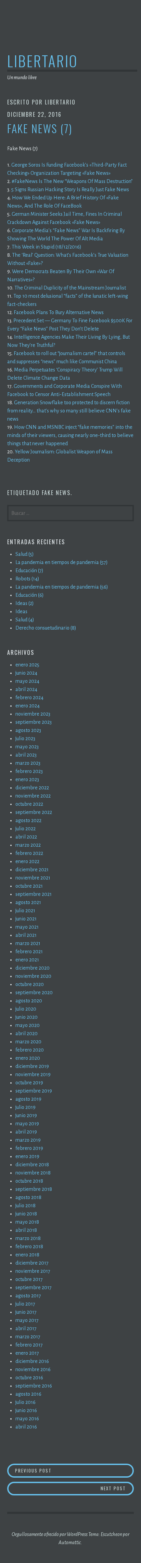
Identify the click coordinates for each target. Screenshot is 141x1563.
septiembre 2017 (33, 1287)
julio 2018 (25, 1205)
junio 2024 (26, 673)
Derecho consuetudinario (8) (45, 628)
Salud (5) (24, 554)
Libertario (42, 60)
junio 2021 (26, 918)
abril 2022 (26, 837)
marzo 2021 (27, 943)
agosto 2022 (28, 820)
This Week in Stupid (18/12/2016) (46, 247)
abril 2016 (26, 1427)
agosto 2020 (28, 1000)
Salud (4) (24, 619)
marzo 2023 (27, 763)
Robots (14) (27, 578)
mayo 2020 (27, 1025)
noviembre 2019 (33, 1074)
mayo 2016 (27, 1418)
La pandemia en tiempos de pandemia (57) (61, 562)
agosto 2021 (28, 902)
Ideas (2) (24, 603)
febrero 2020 (29, 1050)
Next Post (117, 1488)
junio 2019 (26, 1115)
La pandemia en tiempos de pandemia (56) (61, 587)
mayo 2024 (27, 681)
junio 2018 (26, 1213)
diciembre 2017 (32, 1263)
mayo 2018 (27, 1222)
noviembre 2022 (33, 796)
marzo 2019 (28, 1140)
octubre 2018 (29, 1181)
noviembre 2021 (32, 878)
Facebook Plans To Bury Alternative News (59, 312)
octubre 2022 (29, 804)
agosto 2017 (28, 1295)
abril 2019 (26, 1132)
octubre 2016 (29, 1377)
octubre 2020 (29, 984)
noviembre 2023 (32, 714)
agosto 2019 (28, 1099)
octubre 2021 (29, 886)
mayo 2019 (27, 1123)
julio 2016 (25, 1402)
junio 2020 (26, 1017)
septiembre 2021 (33, 894)
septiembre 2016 (33, 1386)
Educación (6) (29, 595)
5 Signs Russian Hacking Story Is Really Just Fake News (70, 189)
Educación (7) (29, 570)
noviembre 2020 (33, 976)
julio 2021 (25, 910)
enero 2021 (27, 959)
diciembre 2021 (32, 869)
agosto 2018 (28, 1197)
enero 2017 (27, 1353)
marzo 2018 (28, 1238)
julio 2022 (25, 828)
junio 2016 (26, 1410)
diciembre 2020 (32, 968)
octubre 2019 (29, 1082)
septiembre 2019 (33, 1091)
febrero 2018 (29, 1246)
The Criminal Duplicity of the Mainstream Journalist (70, 288)
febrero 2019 (29, 1148)
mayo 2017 (27, 1320)
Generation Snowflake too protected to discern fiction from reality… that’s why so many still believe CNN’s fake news (69, 411)
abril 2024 (26, 689)
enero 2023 (27, 779)
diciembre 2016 (32, 1361)
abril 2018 (26, 1230)
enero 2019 (27, 1156)
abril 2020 (26, 1033)
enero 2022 (27, 861)
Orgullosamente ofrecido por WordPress (50, 1534)
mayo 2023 (27, 746)
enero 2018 (27, 1254)
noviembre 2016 (33, 1369)
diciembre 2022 (32, 787)
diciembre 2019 (32, 1066)
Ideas (21, 611)
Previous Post (69, 1470)
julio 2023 (25, 738)
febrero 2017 (29, 1345)
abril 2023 (26, 755)
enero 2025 (27, 664)
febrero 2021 (29, 951)
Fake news (56, 493)
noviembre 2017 (32, 1271)
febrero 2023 (29, 771)
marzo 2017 (27, 1336)
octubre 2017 (29, 1279)
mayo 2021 (27, 927)
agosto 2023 (28, 730)
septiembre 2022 (33, 812)
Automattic (70, 1542)
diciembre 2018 (32, 1164)
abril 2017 (26, 1328)
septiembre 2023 (33, 722)
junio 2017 (26, 1312)
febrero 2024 (29, 697)
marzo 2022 (28, 845)
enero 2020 (27, 1058)
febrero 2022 (29, 853)
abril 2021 (26, 935)
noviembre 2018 (33, 1172)
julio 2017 (25, 1304)
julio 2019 (25, 1107)
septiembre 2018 (33, 1189)
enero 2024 (27, 705)
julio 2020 (25, 1009)
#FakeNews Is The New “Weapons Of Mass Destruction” (72, 181)
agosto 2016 (28, 1394)
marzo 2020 (28, 1041)
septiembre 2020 (34, 992)
